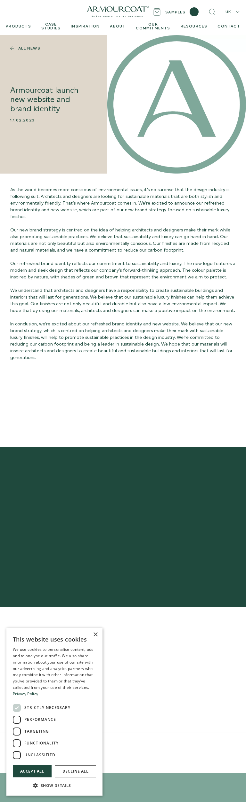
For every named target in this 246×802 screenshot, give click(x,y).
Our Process (122, 647)
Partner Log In (197, 685)
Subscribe (215, 541)
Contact (118, 675)
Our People (121, 656)
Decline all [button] (75, 771)
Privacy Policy (25, 694)
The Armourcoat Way (132, 638)
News (114, 684)
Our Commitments (129, 666)
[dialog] (54, 712)
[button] (54, 785)
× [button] (95, 634)
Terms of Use (113, 745)
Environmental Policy (145, 745)
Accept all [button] (32, 771)
